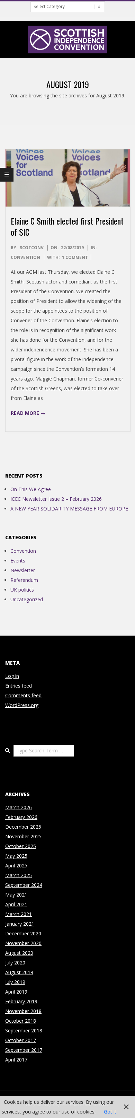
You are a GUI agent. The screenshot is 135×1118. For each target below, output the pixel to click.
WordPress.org (21, 705)
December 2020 (23, 933)
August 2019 (19, 972)
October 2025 (20, 846)
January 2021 (19, 923)
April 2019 (16, 991)
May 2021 (16, 894)
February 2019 (21, 1001)
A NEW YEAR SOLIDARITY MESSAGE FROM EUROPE (69, 508)
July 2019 (15, 982)
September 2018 (23, 1030)
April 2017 (16, 1059)
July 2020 (15, 962)
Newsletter (22, 570)
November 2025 (23, 836)
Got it (110, 1111)
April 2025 (16, 865)
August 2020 (19, 953)
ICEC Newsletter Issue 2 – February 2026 (56, 499)
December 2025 (23, 826)
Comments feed (23, 695)
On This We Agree (30, 489)
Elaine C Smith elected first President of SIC (67, 226)
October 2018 (20, 1020)
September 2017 (23, 1050)
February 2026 (21, 817)
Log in (12, 676)
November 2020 (23, 943)
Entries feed (18, 685)
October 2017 (20, 1040)
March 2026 (18, 807)
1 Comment (75, 257)
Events (17, 560)
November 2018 (23, 1011)
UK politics (22, 589)
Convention (25, 257)
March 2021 (18, 914)
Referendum (24, 580)
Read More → (28, 413)
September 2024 (23, 885)
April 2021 (16, 904)
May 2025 (16, 856)
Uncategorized (26, 599)
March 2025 (18, 875)
